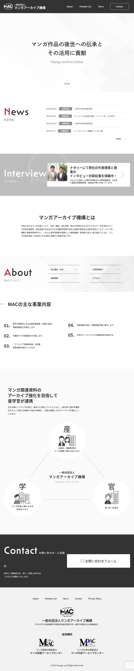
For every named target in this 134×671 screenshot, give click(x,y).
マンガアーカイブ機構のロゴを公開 (88, 131)
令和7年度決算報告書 (83, 109)
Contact (119, 6)
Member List (85, 6)
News (101, 6)
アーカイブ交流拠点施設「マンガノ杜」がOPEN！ (95, 116)
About (70, 6)
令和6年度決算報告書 (83, 123)
